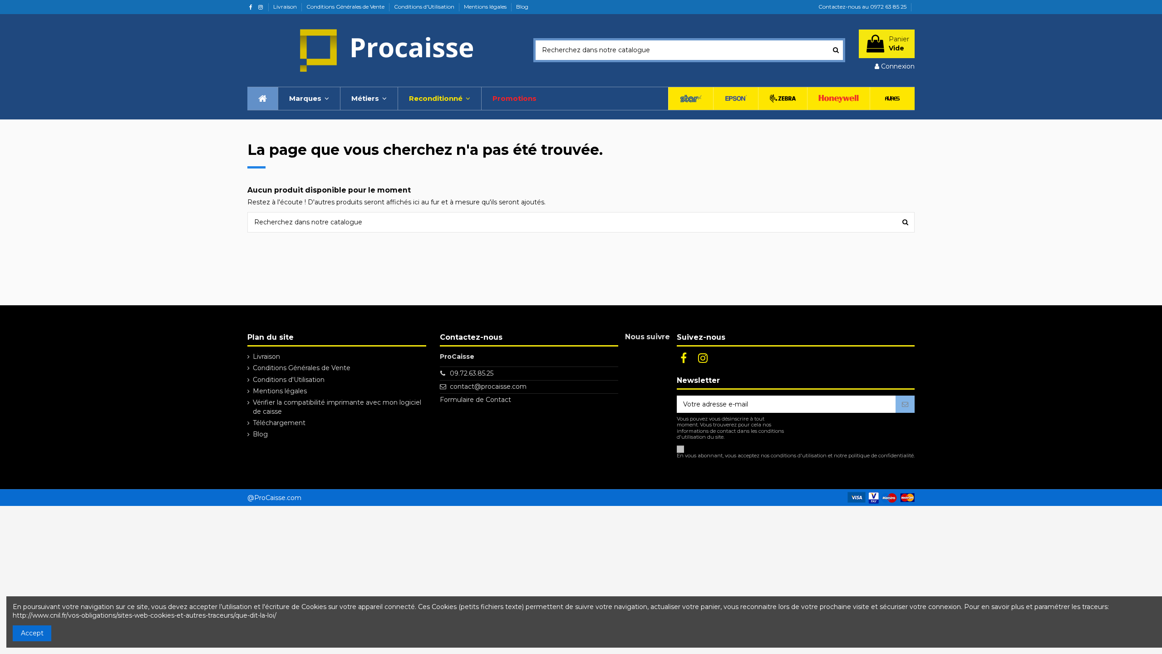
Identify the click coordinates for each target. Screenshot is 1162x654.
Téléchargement (279, 423)
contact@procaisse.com (488, 386)
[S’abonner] (905, 404)
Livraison (285, 6)
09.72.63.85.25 (471, 373)
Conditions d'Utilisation (425, 6)
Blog (522, 6)
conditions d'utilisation (799, 455)
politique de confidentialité (881, 455)
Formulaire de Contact (475, 400)
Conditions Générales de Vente (346, 6)
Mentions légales (486, 6)
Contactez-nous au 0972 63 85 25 (862, 6)
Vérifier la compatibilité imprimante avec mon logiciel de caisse (337, 407)
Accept (32, 633)
